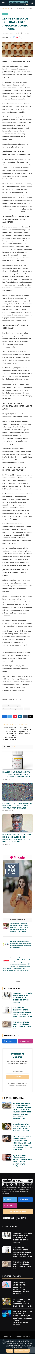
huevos (27, 709)
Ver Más (17, 981)
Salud (5, 14)
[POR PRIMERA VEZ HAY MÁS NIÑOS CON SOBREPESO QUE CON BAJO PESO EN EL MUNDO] (6, 1301)
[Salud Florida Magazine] (18, 3)
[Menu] (3, 3)
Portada (13, 9)
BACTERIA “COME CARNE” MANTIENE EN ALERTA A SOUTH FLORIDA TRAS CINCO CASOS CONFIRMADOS (17, 805)
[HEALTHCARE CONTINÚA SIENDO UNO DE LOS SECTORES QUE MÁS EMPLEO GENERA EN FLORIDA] (6, 995)
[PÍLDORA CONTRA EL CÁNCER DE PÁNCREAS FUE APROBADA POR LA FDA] (6, 1024)
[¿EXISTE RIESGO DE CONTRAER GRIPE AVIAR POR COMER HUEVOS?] (17, 49)
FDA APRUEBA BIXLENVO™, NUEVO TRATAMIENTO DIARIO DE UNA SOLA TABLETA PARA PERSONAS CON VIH (16, 774)
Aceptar (9, 1350)
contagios (16, 706)
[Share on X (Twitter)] (13, 37)
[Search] (32, 3)
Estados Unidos (8, 709)
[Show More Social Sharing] (20, 37)
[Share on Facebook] (10, 37)
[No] (33, 1346)
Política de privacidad (22, 1350)
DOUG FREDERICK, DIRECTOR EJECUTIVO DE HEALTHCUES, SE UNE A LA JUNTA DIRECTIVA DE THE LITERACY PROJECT (9, 733)
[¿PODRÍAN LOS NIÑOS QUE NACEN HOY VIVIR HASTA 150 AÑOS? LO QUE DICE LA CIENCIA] (6, 1126)
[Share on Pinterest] (16, 37)
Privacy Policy (22, 1085)
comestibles (7, 706)
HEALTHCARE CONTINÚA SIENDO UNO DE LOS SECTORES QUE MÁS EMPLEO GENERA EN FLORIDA (22, 997)
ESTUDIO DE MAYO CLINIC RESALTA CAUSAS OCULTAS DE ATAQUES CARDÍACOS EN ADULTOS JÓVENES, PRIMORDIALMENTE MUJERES (22, 1318)
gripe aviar (18, 709)
